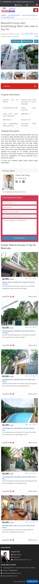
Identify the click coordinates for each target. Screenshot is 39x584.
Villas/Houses (14, 15)
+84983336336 (6, 2)
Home (3, 15)
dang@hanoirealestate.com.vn (15, 192)
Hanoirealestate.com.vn (10, 576)
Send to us (28, 41)
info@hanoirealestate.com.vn (22, 559)
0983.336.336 (33, 581)
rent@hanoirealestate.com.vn (24, 2)
